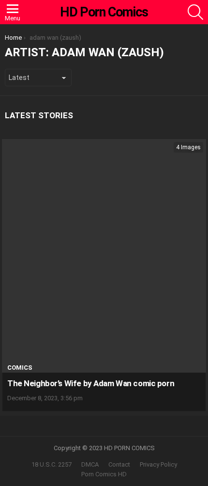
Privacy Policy (158, 464)
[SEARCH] (195, 12)
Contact (119, 464)
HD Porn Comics (104, 12)
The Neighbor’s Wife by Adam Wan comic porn (90, 383)
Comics (19, 367)
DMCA (90, 464)
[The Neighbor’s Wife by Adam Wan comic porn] (104, 256)
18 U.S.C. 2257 (51, 464)
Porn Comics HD (104, 474)
